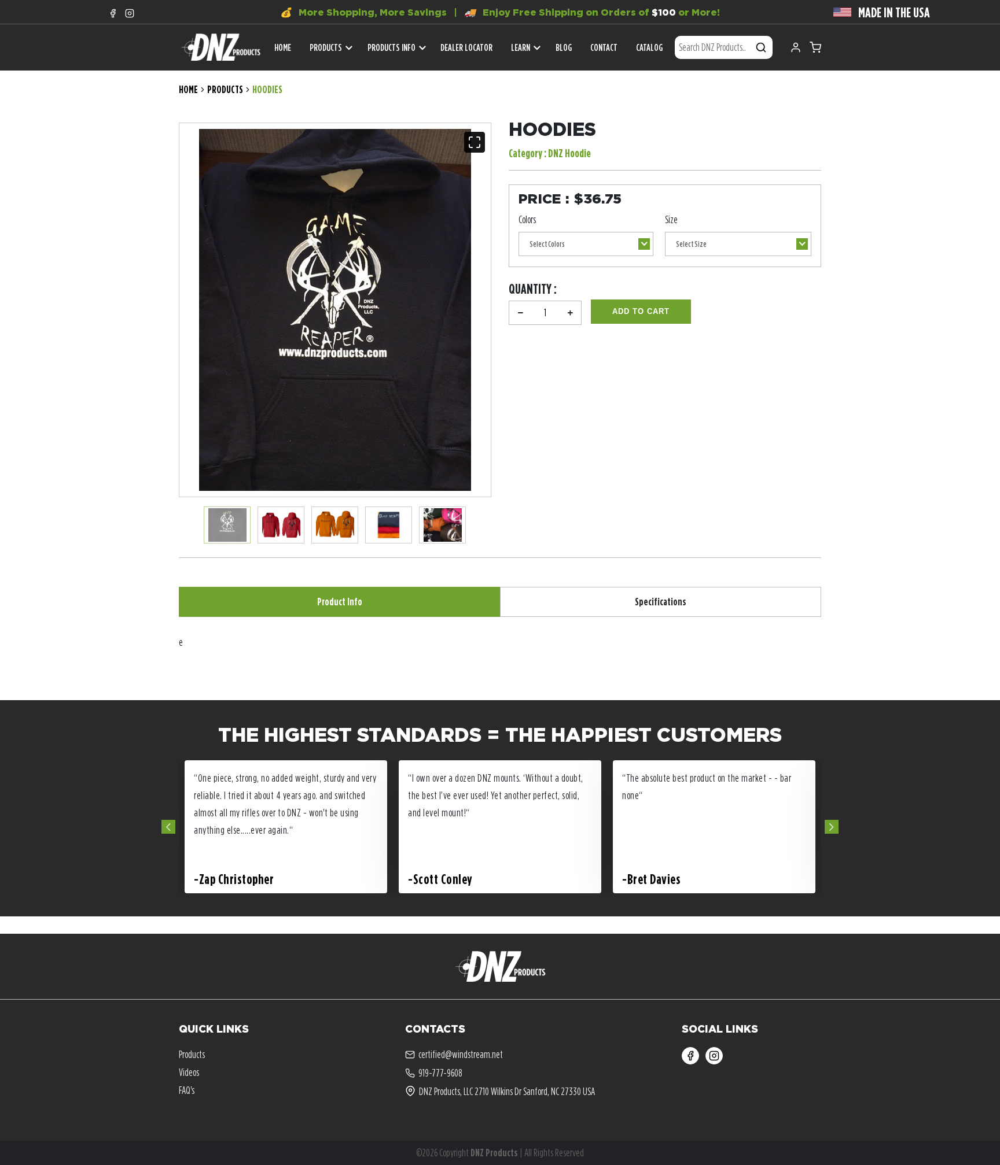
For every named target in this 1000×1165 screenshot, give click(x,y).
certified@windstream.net (460, 1054)
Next (832, 827)
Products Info (391, 47)
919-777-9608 (440, 1072)
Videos (189, 1072)
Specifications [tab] (660, 601)
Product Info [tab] (339, 601)
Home (188, 89)
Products (326, 47)
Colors (527, 219)
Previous (168, 827)
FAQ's (186, 1090)
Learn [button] (520, 47)
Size (671, 219)
